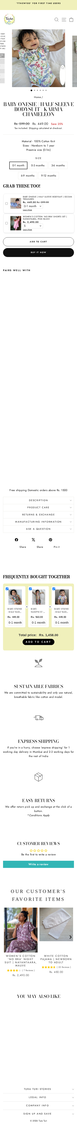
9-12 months (48, 176)
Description (38, 500)
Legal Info (37, 1097)
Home (37, 97)
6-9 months (28, 176)
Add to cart (38, 641)
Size (38, 158)
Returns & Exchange (38, 514)
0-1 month (18, 165)
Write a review (38, 864)
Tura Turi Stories (37, 1089)
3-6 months (58, 165)
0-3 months (38, 165)
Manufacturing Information (38, 521)
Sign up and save (37, 1113)
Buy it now (38, 252)
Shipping (33, 128)
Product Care (38, 507)
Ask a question (38, 529)
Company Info (37, 1105)
